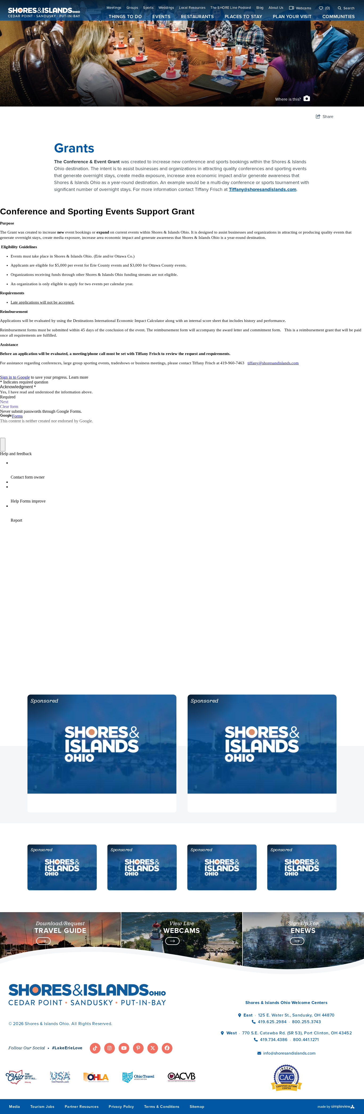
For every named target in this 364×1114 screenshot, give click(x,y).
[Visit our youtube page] (124, 1048)
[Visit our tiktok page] (95, 1048)
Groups (132, 8)
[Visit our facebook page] (167, 1048)
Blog (260, 8)
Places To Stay (243, 16)
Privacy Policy (121, 1106)
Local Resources (192, 8)
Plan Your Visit (292, 16)
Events (161, 16)
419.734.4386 (274, 1040)
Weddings (166, 8)
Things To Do (125, 16)
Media (14, 1106)
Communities (338, 16)
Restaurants (197, 16)
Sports (148, 8)
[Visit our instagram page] (109, 1048)
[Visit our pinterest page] (138, 1048)
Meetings (114, 8)
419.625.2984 (272, 1022)
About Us (276, 8)
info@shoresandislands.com (289, 1053)
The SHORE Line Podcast (231, 8)
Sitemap (197, 1106)
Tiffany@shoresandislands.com (262, 189)
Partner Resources (82, 1106)
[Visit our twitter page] (152, 1048)
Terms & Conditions (162, 1106)
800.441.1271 (306, 1040)
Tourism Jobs (42, 1106)
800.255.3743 (306, 1022)
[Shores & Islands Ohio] (42, 10)
